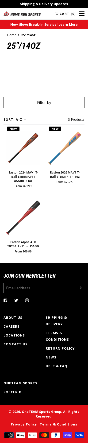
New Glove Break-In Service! (44, 24)
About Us (13, 317)
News (51, 357)
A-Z (19, 119)
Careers (11, 326)
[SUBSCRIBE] (77, 288)
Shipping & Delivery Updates (44, 4)
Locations (14, 335)
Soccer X (12, 392)
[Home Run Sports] (22, 13)
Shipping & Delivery (56, 320)
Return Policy (60, 348)
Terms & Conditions (57, 336)
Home (11, 35)
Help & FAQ (56, 366)
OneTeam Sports (20, 383)
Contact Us (15, 344)
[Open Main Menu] (81, 13)
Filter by (44, 102)
